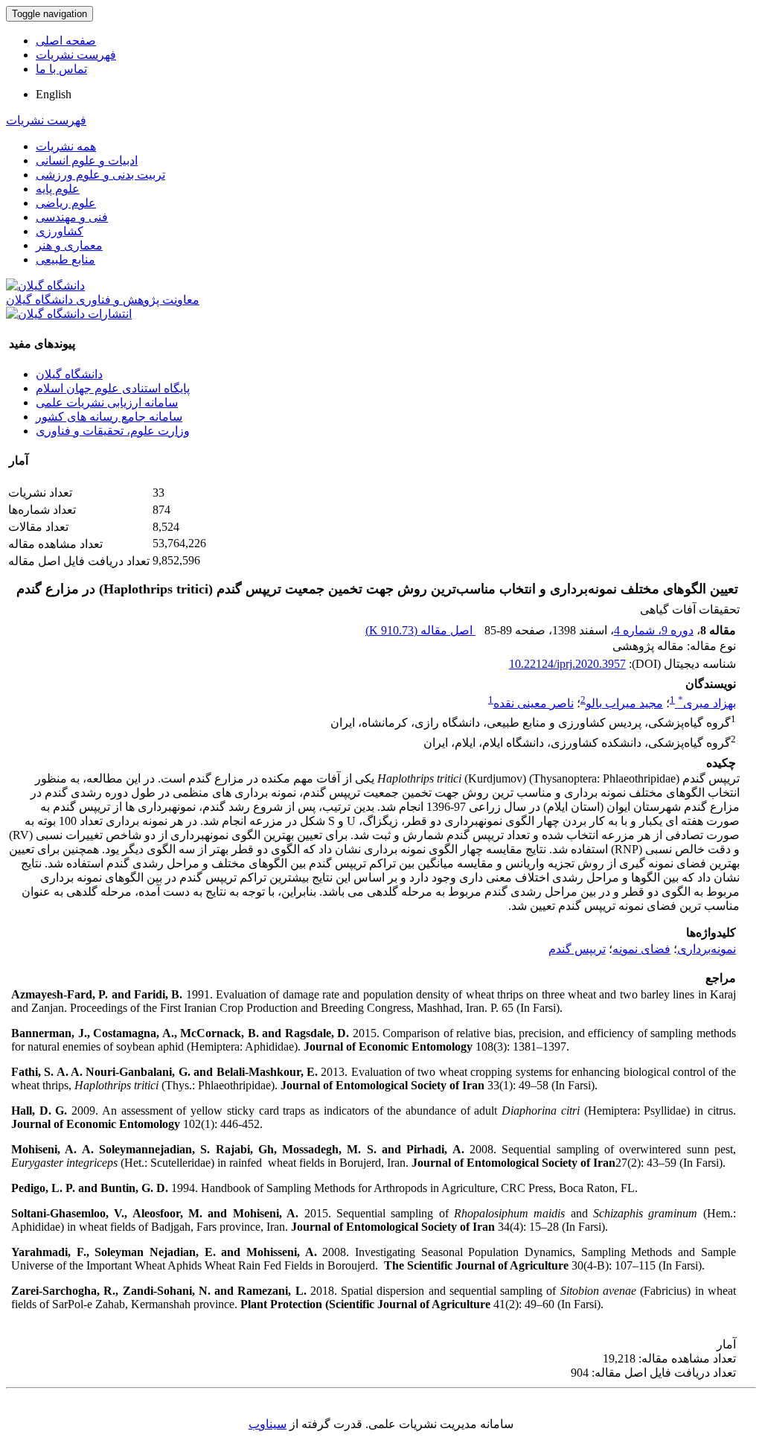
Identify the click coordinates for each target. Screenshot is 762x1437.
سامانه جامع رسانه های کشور (109, 416)
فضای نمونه (641, 949)
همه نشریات (66, 146)
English (53, 94)
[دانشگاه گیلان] (45, 285)
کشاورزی (59, 231)
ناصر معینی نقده (533, 703)
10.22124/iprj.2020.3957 (567, 663)
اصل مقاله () (420, 630)
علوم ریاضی (66, 203)
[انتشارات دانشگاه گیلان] (69, 314)
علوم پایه (58, 188)
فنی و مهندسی (72, 217)
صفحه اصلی (66, 40)
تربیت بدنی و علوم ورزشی (100, 174)
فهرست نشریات (76, 54)
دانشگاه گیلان (69, 374)
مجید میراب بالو (624, 703)
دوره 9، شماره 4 (654, 630)
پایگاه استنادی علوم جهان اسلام (113, 388)
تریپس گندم (577, 949)
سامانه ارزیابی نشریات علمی (107, 402)
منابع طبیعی (65, 259)
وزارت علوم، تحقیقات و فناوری (113, 430)
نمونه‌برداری (706, 949)
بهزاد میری (707, 703)
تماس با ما (61, 69)
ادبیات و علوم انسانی (87, 160)
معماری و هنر (69, 245)
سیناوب (267, 1424)
